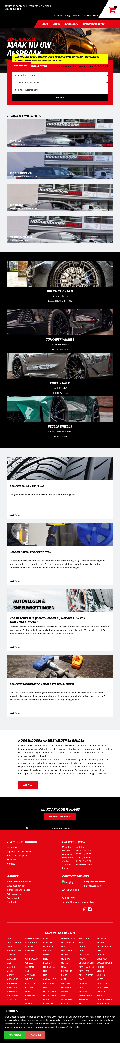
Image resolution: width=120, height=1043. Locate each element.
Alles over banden (16, 885)
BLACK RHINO (31, 942)
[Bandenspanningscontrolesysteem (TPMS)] (60, 666)
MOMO (64, 954)
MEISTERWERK (68, 938)
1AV (9, 938)
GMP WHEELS (49, 979)
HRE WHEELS (49, 983)
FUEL (45, 975)
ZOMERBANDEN (19, 65)
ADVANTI (11, 958)
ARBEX (10, 975)
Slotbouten (12, 902)
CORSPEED (30, 983)
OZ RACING (66, 999)
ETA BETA (47, 963)
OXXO (63, 995)
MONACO (65, 958)
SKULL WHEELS (86, 975)
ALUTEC (11, 967)
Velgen (56, 24)
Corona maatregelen (17, 855)
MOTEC (64, 963)
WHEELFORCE (103, 983)
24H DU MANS (14, 942)
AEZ (9, 963)
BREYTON (29, 950)
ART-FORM (12, 987)
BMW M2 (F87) (16, 205)
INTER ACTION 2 (50, 995)
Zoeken (60, 97)
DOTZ (45, 938)
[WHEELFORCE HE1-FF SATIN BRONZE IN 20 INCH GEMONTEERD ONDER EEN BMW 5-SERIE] (60, 133)
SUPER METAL (85, 995)
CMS (27, 971)
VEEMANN (102, 938)
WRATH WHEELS (104, 999)
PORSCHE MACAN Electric (22, 237)
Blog (67, 15)
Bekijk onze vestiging (60, 816)
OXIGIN (64, 991)
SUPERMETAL (85, 999)
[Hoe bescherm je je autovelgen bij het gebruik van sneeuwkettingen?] (60, 600)
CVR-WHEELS (31, 995)
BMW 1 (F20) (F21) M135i (21, 173)
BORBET (29, 946)
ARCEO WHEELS (14, 983)
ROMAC (82, 946)
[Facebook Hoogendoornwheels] (90, 910)
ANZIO (10, 971)
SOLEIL (82, 979)
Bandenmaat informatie (19, 881)
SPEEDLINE (84, 991)
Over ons (57, 15)
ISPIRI (46, 999)
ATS (9, 1003)
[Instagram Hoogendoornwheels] (85, 910)
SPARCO (83, 983)
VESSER (100, 942)
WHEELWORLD (103, 987)
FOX (45, 971)
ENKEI (46, 954)
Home (45, 24)
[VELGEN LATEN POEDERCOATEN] (60, 534)
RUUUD (82, 958)
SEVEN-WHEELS (86, 967)
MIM (63, 946)
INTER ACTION (50, 991)
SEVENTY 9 (84, 971)
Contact (77, 15)
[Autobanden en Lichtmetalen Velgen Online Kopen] (30, 6)
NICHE (64, 975)
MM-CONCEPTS (68, 950)
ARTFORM (12, 991)
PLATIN (64, 1003)
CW (26, 999)
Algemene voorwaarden (19, 851)
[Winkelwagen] (112, 11)
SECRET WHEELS (87, 963)
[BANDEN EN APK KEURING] (60, 468)
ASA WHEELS (13, 995)
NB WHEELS (66, 971)
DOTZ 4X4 (47, 942)
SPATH (82, 987)
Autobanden (71, 24)
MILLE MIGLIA (67, 942)
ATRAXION (12, 999)
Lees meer (15, 514)
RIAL (81, 942)
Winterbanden (14, 898)
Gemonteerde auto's (93, 24)
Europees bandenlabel (18, 890)
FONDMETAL (49, 967)
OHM (63, 979)
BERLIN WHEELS (33, 938)
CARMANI (29, 967)
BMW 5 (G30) (16, 141)
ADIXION (11, 954)
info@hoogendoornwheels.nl (79, 902)
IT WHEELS (48, 1003)
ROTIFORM (84, 954)
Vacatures (12, 847)
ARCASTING (12, 979)
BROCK (28, 954)
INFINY (46, 987)
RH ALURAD (84, 938)
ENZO (45, 958)
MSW (63, 967)
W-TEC (100, 979)
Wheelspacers (14, 894)
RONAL (82, 950)
